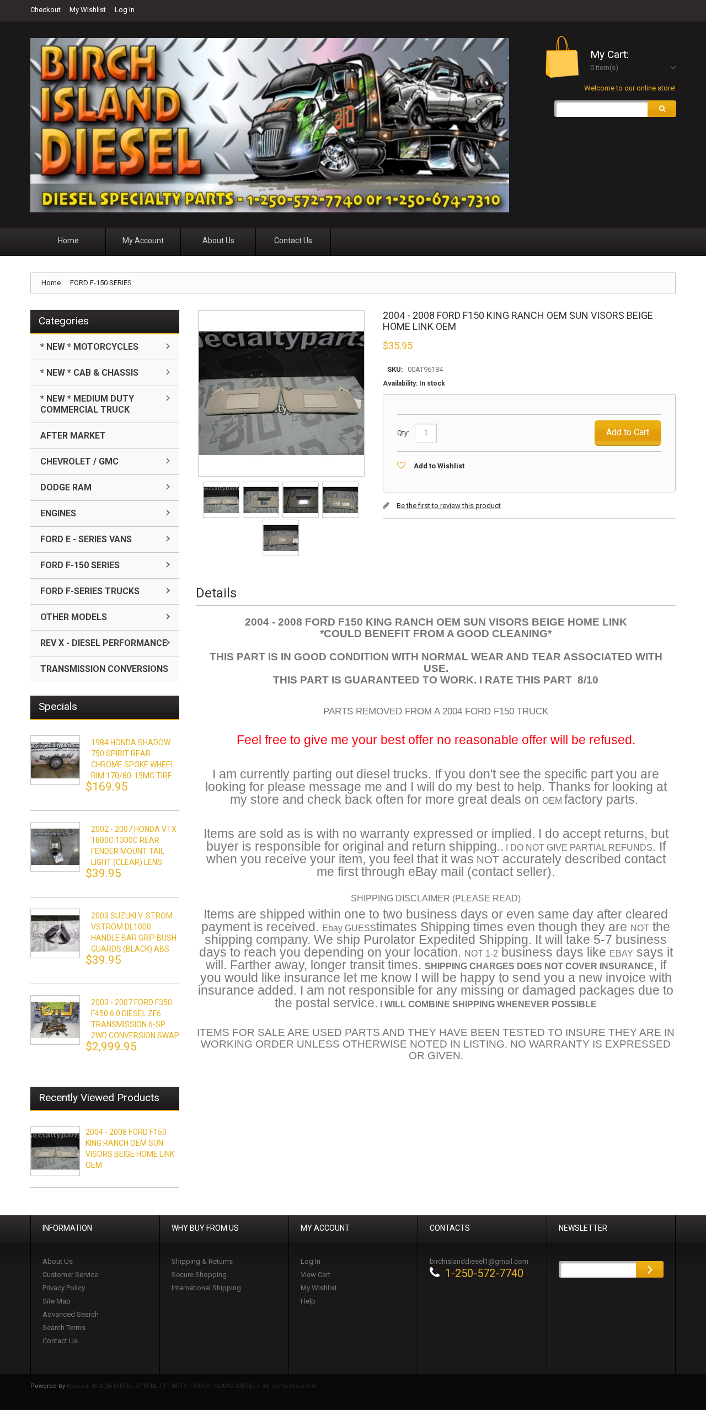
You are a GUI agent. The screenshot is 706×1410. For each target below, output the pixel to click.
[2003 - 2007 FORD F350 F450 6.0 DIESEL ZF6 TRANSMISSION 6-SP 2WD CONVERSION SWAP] (55, 1020)
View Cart (315, 1274)
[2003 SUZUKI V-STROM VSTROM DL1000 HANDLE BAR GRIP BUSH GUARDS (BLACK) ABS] (55, 933)
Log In (125, 10)
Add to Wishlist (439, 466)
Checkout (45, 10)
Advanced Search (70, 1314)
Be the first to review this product (449, 505)
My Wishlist (87, 10)
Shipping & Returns (202, 1261)
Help (308, 1301)
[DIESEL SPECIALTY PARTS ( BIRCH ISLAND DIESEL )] (269, 125)
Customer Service (70, 1274)
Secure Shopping (199, 1274)
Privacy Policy (63, 1288)
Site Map (56, 1301)
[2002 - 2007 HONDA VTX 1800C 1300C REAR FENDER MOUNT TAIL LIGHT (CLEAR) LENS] (55, 847)
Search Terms (63, 1327)
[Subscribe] (650, 1269)
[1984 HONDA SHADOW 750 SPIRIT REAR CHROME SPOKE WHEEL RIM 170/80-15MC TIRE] (55, 760)
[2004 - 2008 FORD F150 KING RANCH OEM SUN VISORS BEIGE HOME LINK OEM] (222, 485)
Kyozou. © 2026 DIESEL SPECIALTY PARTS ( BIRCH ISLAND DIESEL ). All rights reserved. (192, 1386)
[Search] (662, 108)
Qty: (403, 433)
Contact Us (60, 1341)
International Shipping (206, 1288)
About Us (57, 1261)
